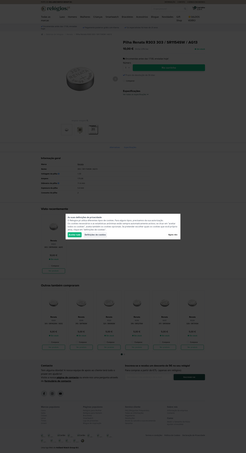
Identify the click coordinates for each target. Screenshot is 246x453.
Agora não (172, 234)
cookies (110, 220)
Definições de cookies (95, 234)
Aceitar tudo (75, 234)
